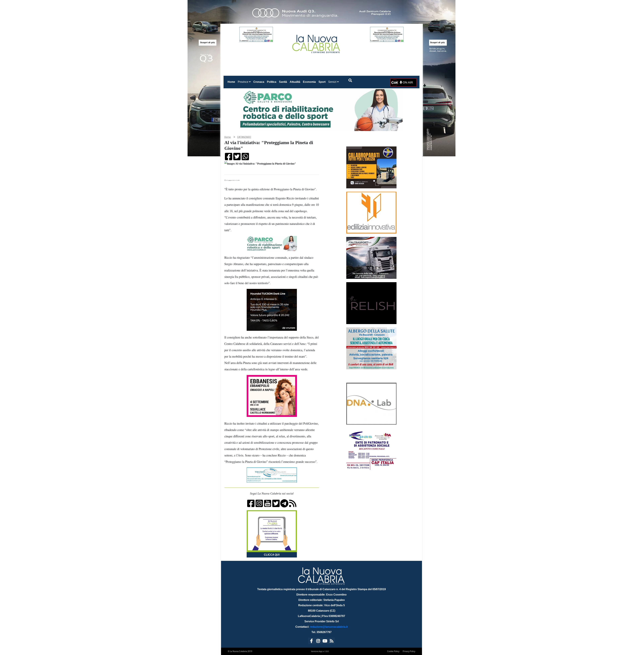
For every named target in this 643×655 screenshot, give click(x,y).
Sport (322, 81)
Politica (271, 81)
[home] (316, 42)
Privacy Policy (409, 651)
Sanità (283, 81)
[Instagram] (318, 641)
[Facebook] (311, 641)
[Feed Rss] (331, 641)
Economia (309, 81)
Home (232, 81)
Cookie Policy (393, 651)
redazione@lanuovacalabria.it (329, 626)
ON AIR (407, 82)
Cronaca (258, 81)
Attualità (295, 81)
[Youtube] (325, 641)
